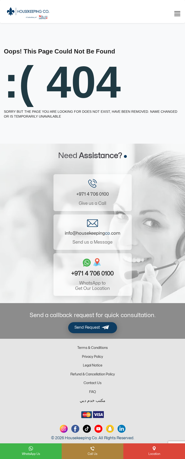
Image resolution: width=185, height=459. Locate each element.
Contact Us (92, 383)
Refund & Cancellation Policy (92, 374)
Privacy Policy (92, 356)
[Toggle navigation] (177, 13)
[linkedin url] (122, 429)
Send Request (87, 328)
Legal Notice (92, 365)
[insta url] (64, 429)
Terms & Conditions (92, 347)
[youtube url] (98, 429)
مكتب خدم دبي (92, 401)
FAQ (92, 391)
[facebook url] (75, 429)
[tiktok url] (87, 429)
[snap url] (110, 429)
